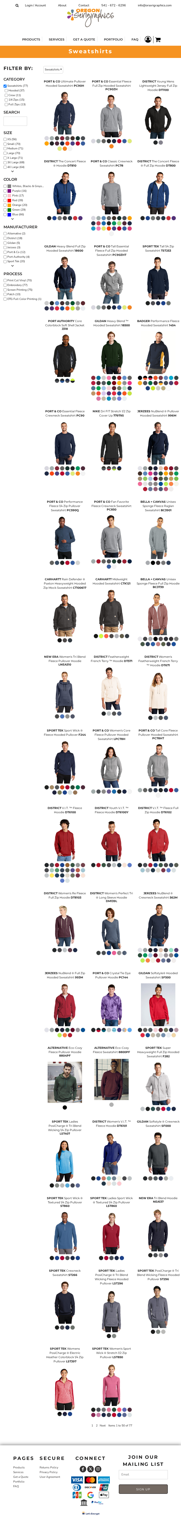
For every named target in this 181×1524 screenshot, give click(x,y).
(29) (19, 210)
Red (14, 200)
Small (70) (14, 144)
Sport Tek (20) (16, 261)
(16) (19, 191)
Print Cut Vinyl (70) (19, 280)
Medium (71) (15, 148)
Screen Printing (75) (20, 290)
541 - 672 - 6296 (113, 5)
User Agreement (50, 1477)
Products (19, 1467)
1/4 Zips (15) (16, 100)
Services (18, 1472)
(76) (29, 186)
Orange (16, 205)
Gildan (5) (13, 243)
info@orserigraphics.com (155, 5)
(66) (18, 214)
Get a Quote (20, 1477)
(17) (18, 196)
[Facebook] (83, 1469)
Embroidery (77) (17, 285)
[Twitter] (90, 1469)
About (62, 5)
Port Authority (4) (18, 257)
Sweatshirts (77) (17, 86)
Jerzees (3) (14, 247)
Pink (15, 195)
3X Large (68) (16, 162)
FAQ (16, 1486)
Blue (15, 214)
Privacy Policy (49, 1472)
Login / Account (35, 5)
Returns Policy (49, 1467)
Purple (16, 191)
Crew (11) (14, 95)
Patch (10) (14, 294)
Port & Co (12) (16, 252)
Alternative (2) (16, 233)
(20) (19, 205)
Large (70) (13, 153)
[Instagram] (98, 1469)
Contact (83, 5)
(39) (17, 200)
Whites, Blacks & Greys (27, 186)
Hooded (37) (16, 90)
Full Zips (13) (17, 104)
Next (103, 1425)
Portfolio (19, 1481)
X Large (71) (15, 158)
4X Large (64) (16, 167)
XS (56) (12, 139)
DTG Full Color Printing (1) (24, 299)
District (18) (14, 238)
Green (16, 210)
